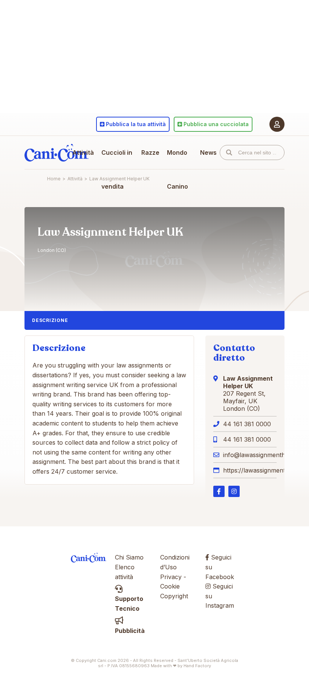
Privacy (171, 577)
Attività (83, 152)
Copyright (174, 596)
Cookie (170, 586)
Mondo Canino (177, 169)
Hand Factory (197, 665)
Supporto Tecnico (129, 603)
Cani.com (56, 152)
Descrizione (50, 320)
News (208, 152)
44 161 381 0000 (247, 424)
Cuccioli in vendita (116, 169)
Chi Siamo (129, 557)
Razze (150, 152)
